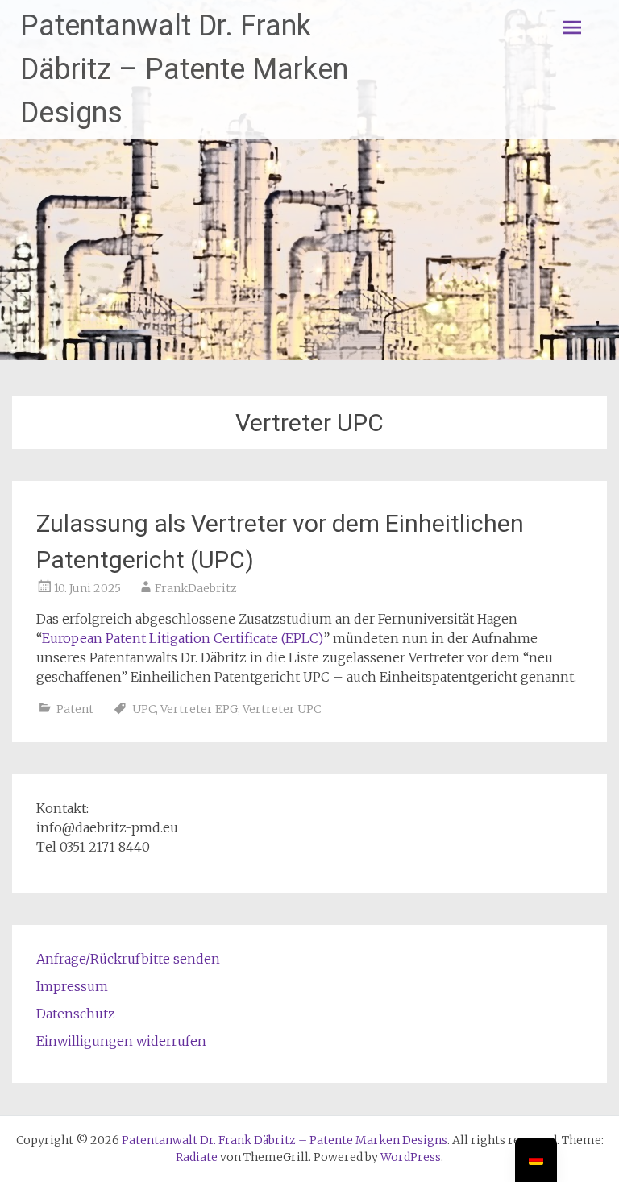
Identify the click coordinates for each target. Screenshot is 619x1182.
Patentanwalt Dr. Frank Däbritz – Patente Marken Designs (184, 69)
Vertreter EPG (199, 709)
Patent (74, 709)
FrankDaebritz (196, 588)
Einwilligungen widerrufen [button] (121, 1041)
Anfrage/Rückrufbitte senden (128, 959)
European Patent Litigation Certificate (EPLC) (182, 638)
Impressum (72, 986)
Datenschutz (75, 1014)
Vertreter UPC (282, 709)
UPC (144, 709)
